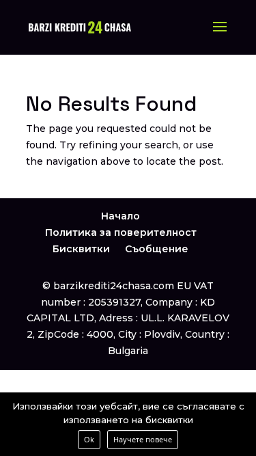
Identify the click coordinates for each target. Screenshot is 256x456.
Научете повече (142, 439)
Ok (89, 439)
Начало (120, 216)
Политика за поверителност (121, 232)
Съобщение (156, 249)
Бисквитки (81, 249)
